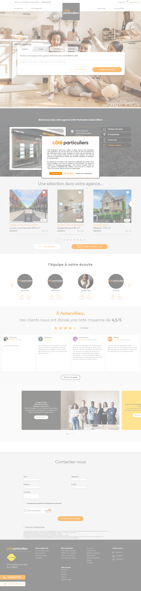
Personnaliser (69, 173)
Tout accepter (56, 173)
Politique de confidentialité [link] (84, 173)
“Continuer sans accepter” (63, 165)
